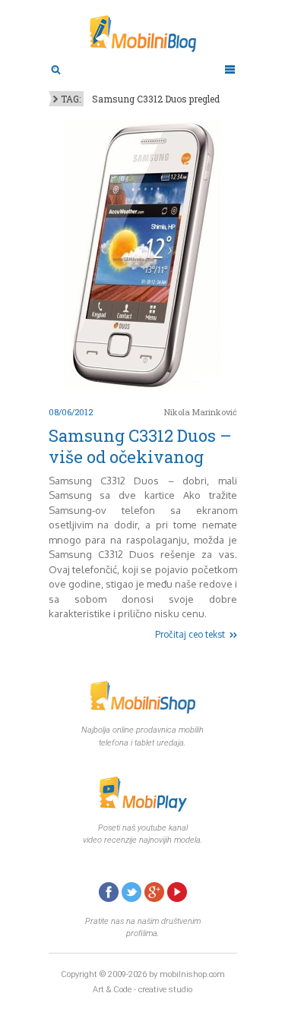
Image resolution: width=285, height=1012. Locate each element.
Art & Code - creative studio (142, 990)
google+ (154, 892)
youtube (177, 892)
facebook (109, 892)
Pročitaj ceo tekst (190, 634)
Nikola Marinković (200, 412)
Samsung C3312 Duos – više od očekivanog (140, 446)
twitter (131, 892)
